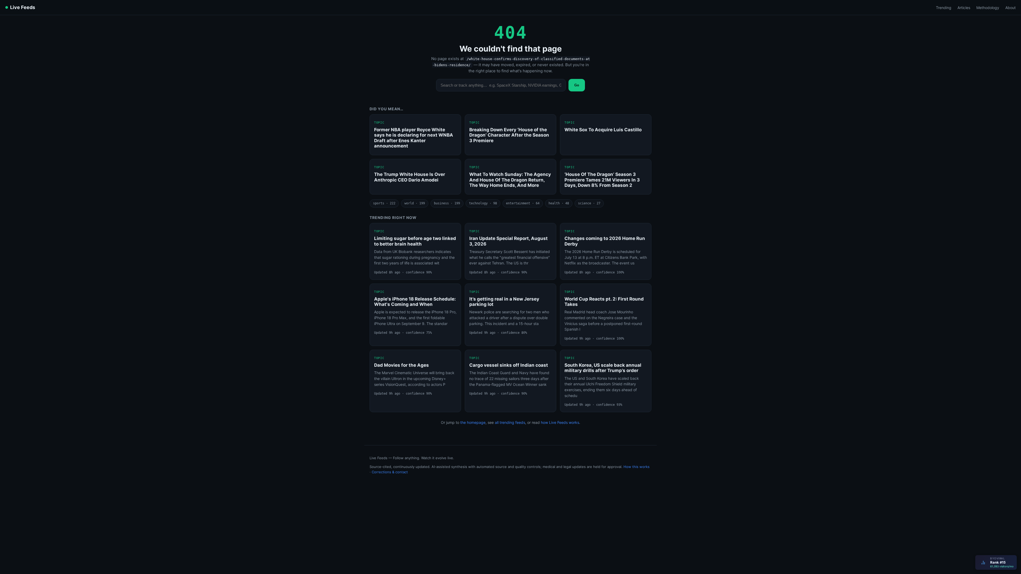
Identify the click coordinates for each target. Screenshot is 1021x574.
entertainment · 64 (522, 203)
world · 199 (414, 203)
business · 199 (447, 203)
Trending (943, 7)
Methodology (987, 7)
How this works (637, 467)
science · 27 (589, 203)
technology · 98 (483, 203)
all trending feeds (510, 422)
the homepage (473, 422)
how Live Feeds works (560, 422)
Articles (963, 7)
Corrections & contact (390, 472)
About (1010, 7)
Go (576, 85)
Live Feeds (22, 7)
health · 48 (559, 203)
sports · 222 (384, 203)
